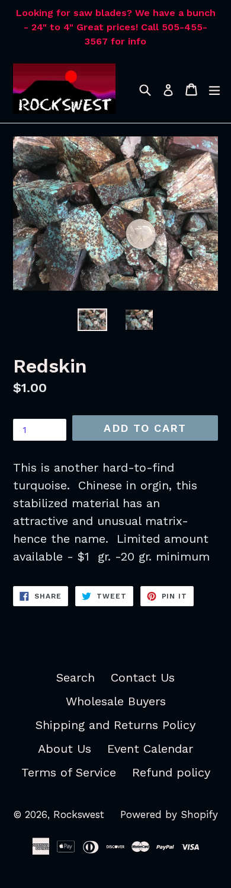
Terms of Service (68, 772)
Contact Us (143, 677)
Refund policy (171, 772)
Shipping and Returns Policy (115, 725)
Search (75, 677)
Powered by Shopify (169, 814)
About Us (64, 748)
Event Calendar (150, 748)
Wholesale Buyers (116, 701)
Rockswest (78, 814)
